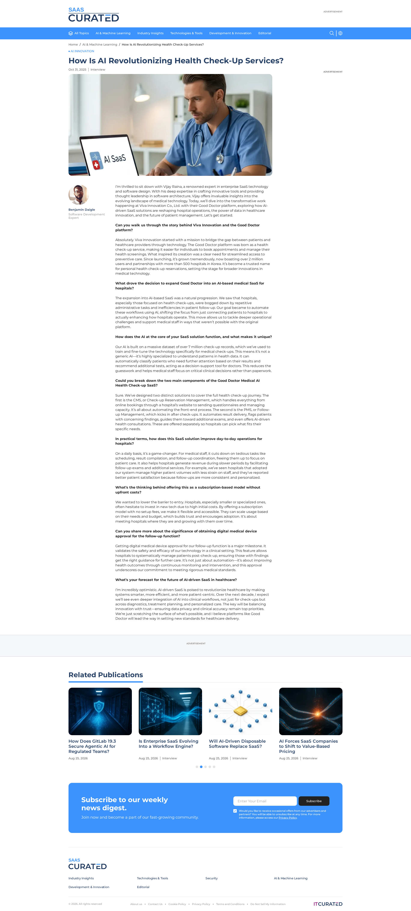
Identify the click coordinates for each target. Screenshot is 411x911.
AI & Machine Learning (113, 33)
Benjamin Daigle (81, 210)
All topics (81, 33)
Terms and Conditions (230, 904)
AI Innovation (82, 51)
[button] (197, 767)
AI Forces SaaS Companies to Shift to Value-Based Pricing (308, 746)
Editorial (264, 33)
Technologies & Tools (186, 33)
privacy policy (288, 817)
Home (73, 44)
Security (212, 878)
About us (136, 904)
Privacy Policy (201, 904)
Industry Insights (150, 33)
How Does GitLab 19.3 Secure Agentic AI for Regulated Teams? (92, 746)
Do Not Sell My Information (268, 904)
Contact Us (155, 904)
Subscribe (314, 801)
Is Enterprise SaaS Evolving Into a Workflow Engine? (168, 744)
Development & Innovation (230, 33)
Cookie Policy (177, 904)
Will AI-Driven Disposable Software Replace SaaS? (237, 744)
